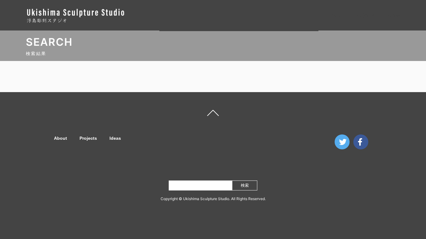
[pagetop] (213, 114)
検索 (245, 185)
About (335, 15)
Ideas (393, 15)
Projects (365, 15)
